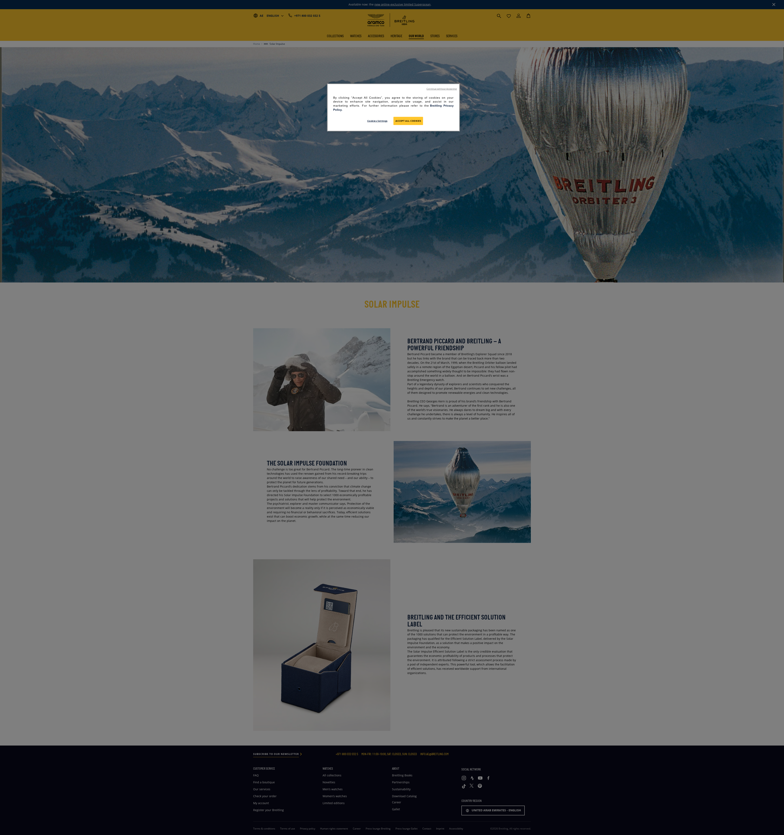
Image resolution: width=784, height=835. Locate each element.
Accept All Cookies (408, 120)
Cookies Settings (377, 120)
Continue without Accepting (442, 88)
